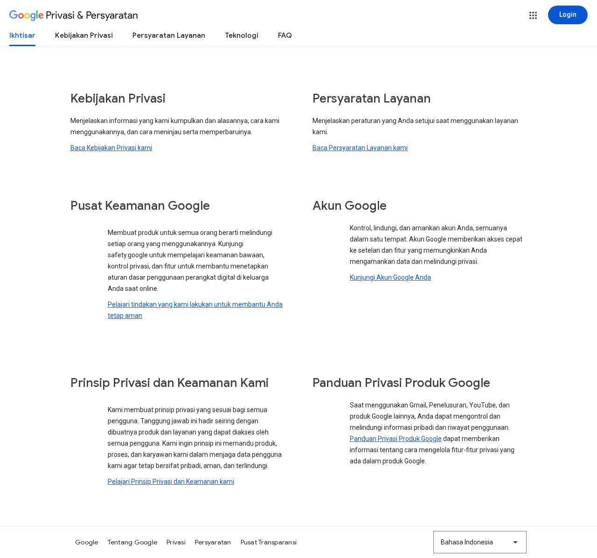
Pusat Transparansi (269, 542)
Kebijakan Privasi (84, 35)
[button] (533, 15)
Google (86, 542)
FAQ (285, 35)
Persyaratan (213, 542)
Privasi (176, 542)
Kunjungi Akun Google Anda (390, 277)
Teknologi (241, 35)
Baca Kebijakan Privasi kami (111, 148)
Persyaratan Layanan (168, 35)
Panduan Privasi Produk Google (396, 438)
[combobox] (480, 542)
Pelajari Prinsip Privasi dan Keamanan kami (171, 481)
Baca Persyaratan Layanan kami (360, 148)
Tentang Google (133, 542)
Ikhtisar (22, 35)
